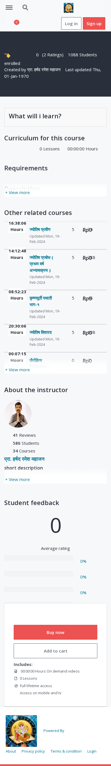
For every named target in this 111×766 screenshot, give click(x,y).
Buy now (55, 632)
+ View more (17, 192)
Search (25, 4)
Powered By (54, 730)
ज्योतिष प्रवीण (40, 229)
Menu (11, 4)
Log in (71, 23)
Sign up (94, 23)
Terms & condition (66, 751)
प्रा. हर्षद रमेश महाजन (44, 69)
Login (91, 751)
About (11, 751)
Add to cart (55, 651)
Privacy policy (33, 751)
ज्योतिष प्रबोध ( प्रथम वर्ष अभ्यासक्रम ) (41, 263)
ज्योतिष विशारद (41, 332)
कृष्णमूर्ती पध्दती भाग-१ (41, 301)
